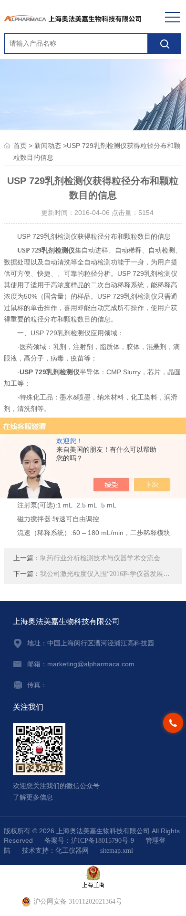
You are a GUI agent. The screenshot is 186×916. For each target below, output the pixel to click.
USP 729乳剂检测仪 (46, 250)
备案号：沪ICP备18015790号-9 (89, 840)
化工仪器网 (72, 850)
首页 (20, 145)
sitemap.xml (116, 850)
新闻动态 (47, 145)
